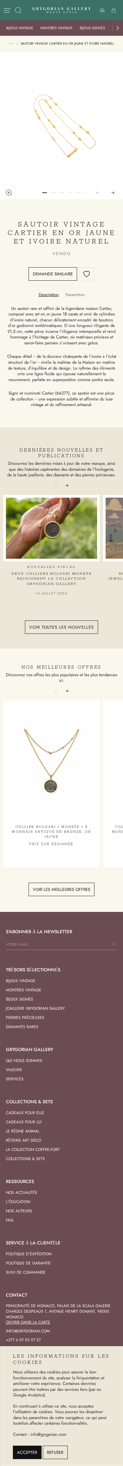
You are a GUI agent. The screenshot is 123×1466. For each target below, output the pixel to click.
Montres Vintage (56, 28)
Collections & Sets (25, 1159)
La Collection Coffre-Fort (33, 1150)
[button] (118, 28)
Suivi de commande (26, 1272)
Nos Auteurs (19, 1211)
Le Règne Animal (22, 1131)
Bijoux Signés (92, 28)
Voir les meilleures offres (61, 889)
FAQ (9, 1220)
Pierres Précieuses (25, 1018)
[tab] (49, 294)
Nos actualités (21, 1193)
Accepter (27, 1452)
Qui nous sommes (24, 1061)
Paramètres (75, 294)
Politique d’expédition (28, 1254)
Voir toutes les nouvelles (61, 627)
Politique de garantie (28, 1263)
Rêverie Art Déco (23, 1140)
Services (15, 1079)
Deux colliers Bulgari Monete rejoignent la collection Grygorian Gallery (51, 578)
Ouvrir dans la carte (28, 1322)
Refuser (55, 1452)
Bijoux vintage (19, 28)
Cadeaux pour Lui (24, 1122)
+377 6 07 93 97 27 (23, 1340)
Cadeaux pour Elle (25, 1113)
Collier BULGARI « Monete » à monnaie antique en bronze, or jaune (51, 832)
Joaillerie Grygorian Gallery (35, 1008)
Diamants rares (22, 1027)
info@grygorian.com (28, 1331)
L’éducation (18, 1202)
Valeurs (14, 1070)
